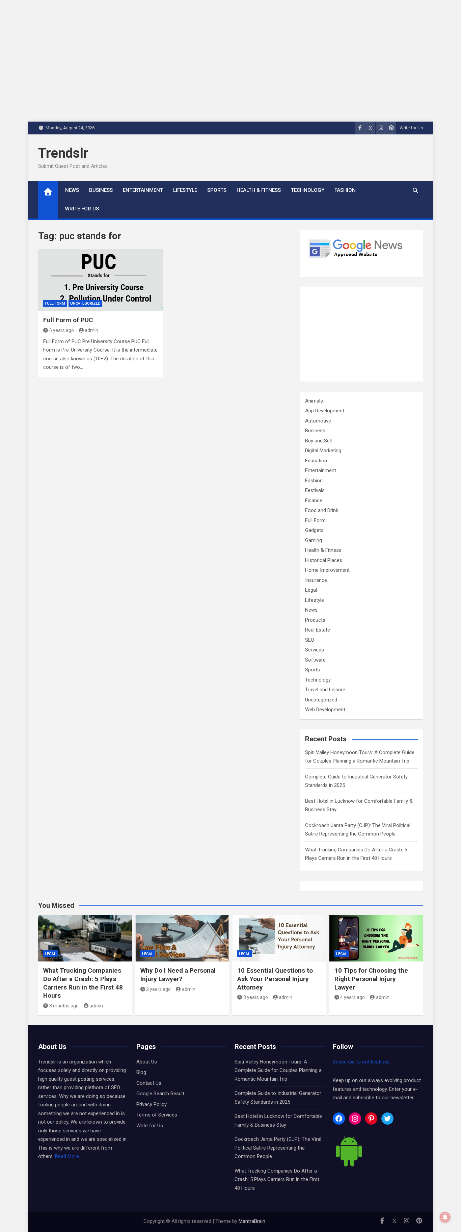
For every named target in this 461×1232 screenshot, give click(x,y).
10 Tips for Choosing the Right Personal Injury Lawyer (371, 979)
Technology (307, 190)
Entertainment (143, 190)
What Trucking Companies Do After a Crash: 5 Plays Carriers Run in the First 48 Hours (83, 983)
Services (314, 650)
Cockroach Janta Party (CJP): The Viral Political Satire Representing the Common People (278, 1147)
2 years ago (158, 989)
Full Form (55, 303)
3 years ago (255, 997)
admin (91, 330)
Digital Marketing (323, 450)
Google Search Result (160, 1093)
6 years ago (61, 330)
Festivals (315, 490)
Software (315, 660)
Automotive (318, 421)
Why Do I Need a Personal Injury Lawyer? (178, 975)
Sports (216, 190)
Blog (141, 1072)
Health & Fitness (259, 190)
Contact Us (148, 1083)
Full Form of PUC (68, 320)
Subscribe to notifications (361, 1062)
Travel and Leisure (325, 690)
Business (101, 190)
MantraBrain (252, 1221)
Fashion (345, 190)
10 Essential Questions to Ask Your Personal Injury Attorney (275, 979)
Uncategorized (85, 303)
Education (316, 461)
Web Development (325, 710)
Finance (313, 500)
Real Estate (317, 630)
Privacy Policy (151, 1104)
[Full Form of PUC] (100, 280)
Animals (314, 401)
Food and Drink (321, 510)
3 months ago (64, 1005)
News (72, 190)
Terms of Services (156, 1115)
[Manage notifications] (445, 1217)
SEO (309, 640)
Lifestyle (185, 190)
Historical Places (323, 560)
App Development (324, 411)
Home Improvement (327, 570)
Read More (67, 1156)
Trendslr (63, 153)
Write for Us (411, 127)
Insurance (316, 580)
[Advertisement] (361, 334)
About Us (146, 1062)
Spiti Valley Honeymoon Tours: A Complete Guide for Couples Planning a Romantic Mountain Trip (278, 1070)
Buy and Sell (318, 441)
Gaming (313, 540)
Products (315, 620)
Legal (311, 590)
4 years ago (352, 997)
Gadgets (314, 530)
